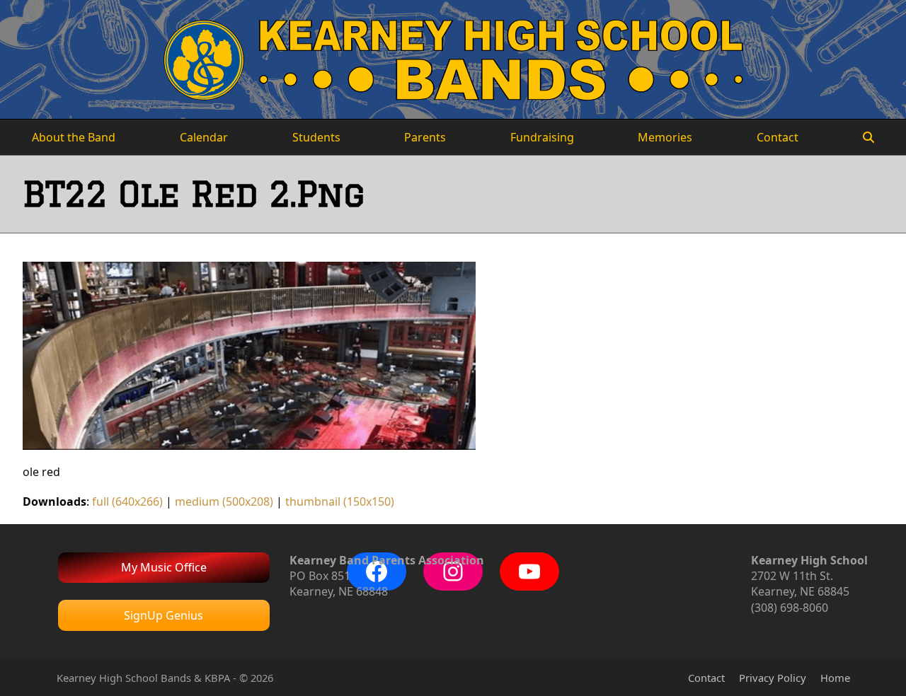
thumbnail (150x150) (339, 501)
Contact (706, 678)
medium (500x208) (224, 501)
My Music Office (164, 567)
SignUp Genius (163, 615)
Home (835, 678)
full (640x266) (127, 501)
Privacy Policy (772, 678)
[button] (868, 137)
